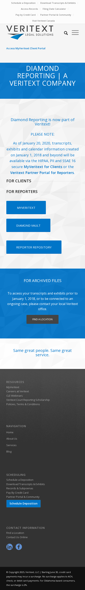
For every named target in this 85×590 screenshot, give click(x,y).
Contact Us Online (17, 537)
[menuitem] (23, 3)
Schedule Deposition (23, 503)
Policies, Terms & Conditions (23, 404)
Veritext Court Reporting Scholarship (28, 400)
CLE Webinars (14, 395)
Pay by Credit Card (26, 14)
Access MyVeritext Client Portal (25, 48)
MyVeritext (12, 387)
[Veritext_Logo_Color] (35, 32)
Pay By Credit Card (17, 492)
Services (11, 445)
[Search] (64, 32)
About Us (11, 438)
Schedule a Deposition (23, 2)
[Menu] (73, 32)
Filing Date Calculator (54, 8)
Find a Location (15, 533)
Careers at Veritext (17, 391)
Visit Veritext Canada (43, 20)
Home (9, 432)
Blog (8, 451)
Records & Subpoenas (19, 488)
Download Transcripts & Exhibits (58, 2)
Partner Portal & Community (55, 14)
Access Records (29, 8)
